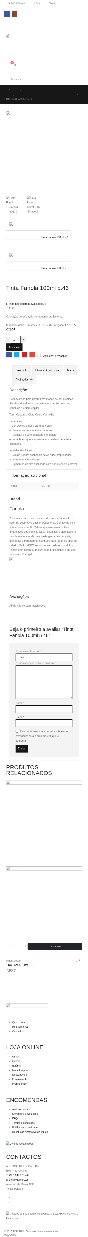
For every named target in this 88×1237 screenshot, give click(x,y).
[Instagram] (14, 14)
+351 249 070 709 (19, 1175)
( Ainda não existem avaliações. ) (26, 303)
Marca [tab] (70, 370)
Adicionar (14, 347)
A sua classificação (28, 651)
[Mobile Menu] (8, 24)
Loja (37, 3)
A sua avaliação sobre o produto (35, 663)
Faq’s (52, 3)
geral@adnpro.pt (18, 1179)
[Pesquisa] (53, 79)
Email (32, 354)
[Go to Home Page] (5, 90)
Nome (20, 703)
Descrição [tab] (21, 370)
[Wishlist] (7, 55)
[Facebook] (7, 14)
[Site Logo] (17, 37)
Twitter (16, 354)
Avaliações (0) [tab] (24, 379)
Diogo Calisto (24, 1234)
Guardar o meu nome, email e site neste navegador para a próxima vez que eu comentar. (42, 736)
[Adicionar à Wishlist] (78, 960)
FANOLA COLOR (13, 961)
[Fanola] (24, 571)
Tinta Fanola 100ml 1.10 (20, 964)
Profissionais (17, 3)
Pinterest (24, 354)
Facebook (9, 354)
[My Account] (7, 47)
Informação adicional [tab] (47, 370)
